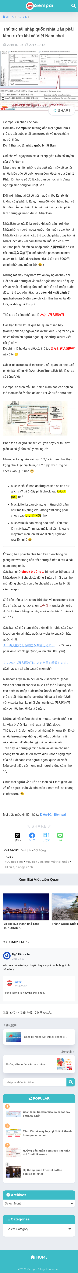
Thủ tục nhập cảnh (20, 867)
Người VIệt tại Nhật (55, 861)
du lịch (32, 861)
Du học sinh (15, 861)
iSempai (43, 5)
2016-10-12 (21, 986)
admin (19, 981)
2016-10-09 (18, 959)
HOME (41, 1257)
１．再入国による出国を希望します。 (29, 645)
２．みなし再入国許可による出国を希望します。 (36, 662)
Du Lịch (26, 850)
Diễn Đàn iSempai (53, 814)
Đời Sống (40, 850)
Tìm (70, 1082)
